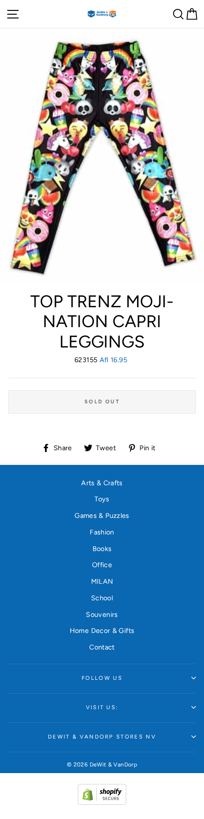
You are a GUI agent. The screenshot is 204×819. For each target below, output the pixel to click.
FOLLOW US (102, 678)
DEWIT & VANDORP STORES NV (102, 736)
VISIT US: (102, 707)
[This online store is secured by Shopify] (102, 802)
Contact (102, 647)
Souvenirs (102, 614)
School (102, 598)
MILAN (102, 581)
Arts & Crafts (102, 483)
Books (102, 548)
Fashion (102, 532)
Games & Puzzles (101, 515)
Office (102, 565)
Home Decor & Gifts (102, 630)
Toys (101, 499)
